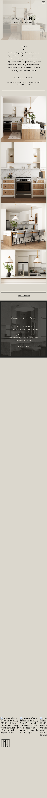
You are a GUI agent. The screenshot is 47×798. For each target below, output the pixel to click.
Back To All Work (24, 296)
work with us (23, 346)
